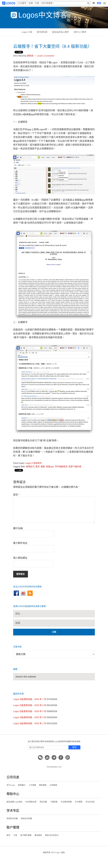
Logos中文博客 (42, 15)
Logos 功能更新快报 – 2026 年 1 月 (29, 723)
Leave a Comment (45, 56)
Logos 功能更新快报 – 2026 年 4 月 (29, 711)
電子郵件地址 (20, 543)
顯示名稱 (18, 528)
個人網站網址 (20, 558)
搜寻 (37, 466)
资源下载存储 (74, 466)
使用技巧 (30, 466)
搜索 (43, 466)
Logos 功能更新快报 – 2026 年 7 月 (29, 699)
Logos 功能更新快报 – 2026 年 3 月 (29, 717)
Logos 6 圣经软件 (33, 463)
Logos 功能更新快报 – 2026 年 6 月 (29, 705)
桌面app (50, 466)
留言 (16, 494)
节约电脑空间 (61, 466)
